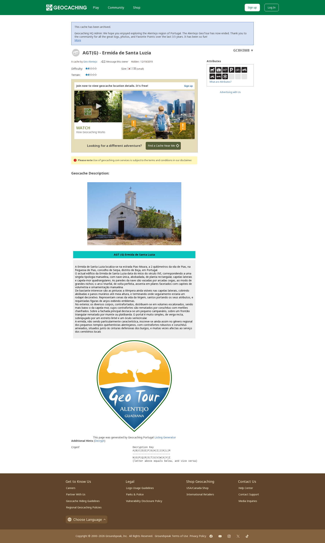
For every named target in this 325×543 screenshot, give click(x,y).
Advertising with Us (230, 92)
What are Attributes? (220, 81)
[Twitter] (238, 536)
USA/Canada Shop (198, 488)
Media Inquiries (247, 501)
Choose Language (87, 519)
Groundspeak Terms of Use (171, 536)
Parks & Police (135, 494)
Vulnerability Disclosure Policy (144, 501)
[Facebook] (211, 536)
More (77, 40)
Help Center (245, 488)
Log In (272, 7)
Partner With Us (75, 494)
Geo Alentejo (90, 61)
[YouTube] (220, 536)
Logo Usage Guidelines (140, 488)
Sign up (252, 7)
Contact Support (248, 494)
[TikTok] (247, 536)
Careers (70, 488)
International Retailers (200, 494)
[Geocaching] (66, 7)
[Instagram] (229, 536)
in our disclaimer (182, 160)
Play (96, 7)
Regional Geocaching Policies (84, 507)
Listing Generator (165, 437)
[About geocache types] (75, 52)
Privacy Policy (198, 536)
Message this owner (117, 61)
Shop (136, 7)
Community (116, 7)
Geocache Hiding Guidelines (83, 501)
